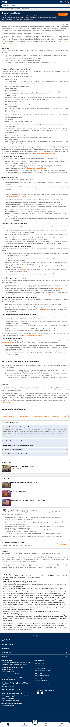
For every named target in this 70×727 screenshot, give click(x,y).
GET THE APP (63, 544)
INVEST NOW (63, 14)
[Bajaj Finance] (8, 2)
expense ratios (47, 309)
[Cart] (68, 2)
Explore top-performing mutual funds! (36, 168)
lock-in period (14, 352)
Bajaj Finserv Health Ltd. (41, 680)
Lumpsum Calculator (24, 416)
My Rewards (24, 725)
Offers (45, 725)
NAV (60, 285)
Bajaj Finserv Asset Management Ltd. (44, 683)
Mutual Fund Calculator (8, 416)
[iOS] (42, 693)
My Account (61, 725)
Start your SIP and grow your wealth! (33, 335)
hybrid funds (57, 238)
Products (35, 723)
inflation (63, 213)
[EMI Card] (61, 2)
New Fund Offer (58, 288)
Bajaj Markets (38, 673)
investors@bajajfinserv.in (13, 700)
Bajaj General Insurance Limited (43, 668)
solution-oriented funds (7, 342)
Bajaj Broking (38, 678)
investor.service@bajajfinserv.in (15, 673)
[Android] (38, 693)
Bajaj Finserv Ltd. (39, 663)
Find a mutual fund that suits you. (46, 153)
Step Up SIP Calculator (59, 416)
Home (8, 725)
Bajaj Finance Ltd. (39, 666)
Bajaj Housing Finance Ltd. (41, 675)
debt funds (23, 269)
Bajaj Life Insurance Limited (42, 670)
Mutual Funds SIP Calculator (41, 416)
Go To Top (35, 636)
